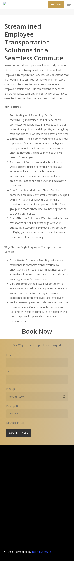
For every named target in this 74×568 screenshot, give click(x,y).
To (8, 372)
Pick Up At (12, 406)
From (9, 355)
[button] (69, 4)
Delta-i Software (41, 551)
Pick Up (10, 389)
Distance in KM (15, 422)
